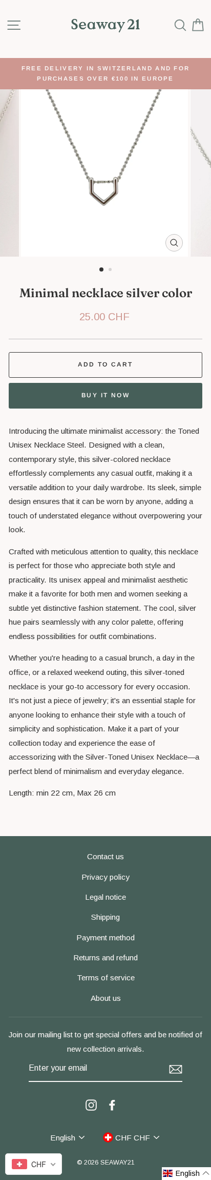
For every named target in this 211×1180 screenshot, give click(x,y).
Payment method (105, 937)
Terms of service (106, 977)
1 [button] (101, 270)
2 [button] (111, 270)
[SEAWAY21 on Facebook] (112, 1104)
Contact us (105, 856)
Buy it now (105, 395)
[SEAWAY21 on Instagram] (91, 1104)
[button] (186, 1173)
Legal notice (105, 897)
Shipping (105, 917)
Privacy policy (105, 877)
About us (106, 998)
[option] (105, 73)
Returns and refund (105, 957)
